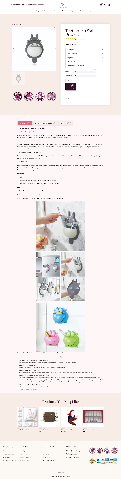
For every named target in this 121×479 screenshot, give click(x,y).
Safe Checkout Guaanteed (75, 66)
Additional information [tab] (45, 123)
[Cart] (101, 5)
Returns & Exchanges (49, 460)
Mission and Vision (8, 454)
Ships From (68, 75)
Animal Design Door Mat (45, 429)
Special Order (24, 454)
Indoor (19, 24)
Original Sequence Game (89, 429)
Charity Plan (6, 457)
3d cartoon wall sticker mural (68, 429)
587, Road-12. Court (73, 457)
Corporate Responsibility (10, 460)
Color (66, 71)
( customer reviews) (81, 39)
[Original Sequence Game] (93, 416)
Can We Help (71, 62)
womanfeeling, (33, 362)
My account (46, 454)
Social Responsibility (26, 460)
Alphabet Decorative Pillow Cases (25, 429)
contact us (48, 387)
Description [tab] (25, 123)
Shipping (70, 58)
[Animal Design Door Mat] (49, 416)
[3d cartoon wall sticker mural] (71, 416)
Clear (94, 69)
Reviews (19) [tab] (66, 123)
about (27, 389)
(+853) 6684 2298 (72, 454)
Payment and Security (26, 457)
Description (70, 50)
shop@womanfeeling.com (74, 451)
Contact (45, 451)
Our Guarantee (72, 54)
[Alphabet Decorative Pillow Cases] (27, 416)
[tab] (85, 50)
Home (14, 24)
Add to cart (72, 86)
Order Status (46, 457)
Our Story (5, 451)
